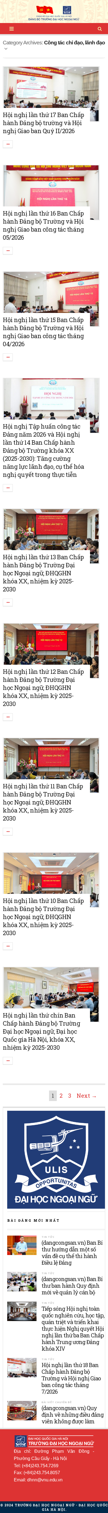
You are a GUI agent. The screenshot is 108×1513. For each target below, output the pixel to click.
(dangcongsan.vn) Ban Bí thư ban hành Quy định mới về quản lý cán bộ (72, 1286)
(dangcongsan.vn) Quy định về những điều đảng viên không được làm (73, 1415)
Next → (87, 1095)
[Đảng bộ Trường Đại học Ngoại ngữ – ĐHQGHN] (54, 13)
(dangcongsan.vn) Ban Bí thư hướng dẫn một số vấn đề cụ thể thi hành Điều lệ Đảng (72, 1252)
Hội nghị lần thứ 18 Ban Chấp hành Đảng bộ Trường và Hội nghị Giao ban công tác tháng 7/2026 (71, 1378)
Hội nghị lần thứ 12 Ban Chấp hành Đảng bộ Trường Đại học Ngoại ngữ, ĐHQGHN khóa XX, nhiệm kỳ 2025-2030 (43, 687)
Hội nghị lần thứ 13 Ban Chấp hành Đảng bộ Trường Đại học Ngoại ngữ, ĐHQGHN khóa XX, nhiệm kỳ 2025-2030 (43, 573)
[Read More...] (8, 144)
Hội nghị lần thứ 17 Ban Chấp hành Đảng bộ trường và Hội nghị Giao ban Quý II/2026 (43, 123)
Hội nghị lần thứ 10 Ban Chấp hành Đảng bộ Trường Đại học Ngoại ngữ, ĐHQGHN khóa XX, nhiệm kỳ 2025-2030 (43, 917)
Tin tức (48, 1237)
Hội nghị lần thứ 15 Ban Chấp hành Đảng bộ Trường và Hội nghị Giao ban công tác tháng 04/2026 (43, 332)
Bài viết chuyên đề (57, 1402)
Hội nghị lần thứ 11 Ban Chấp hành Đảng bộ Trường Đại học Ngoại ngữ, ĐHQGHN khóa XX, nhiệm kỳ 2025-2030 (43, 802)
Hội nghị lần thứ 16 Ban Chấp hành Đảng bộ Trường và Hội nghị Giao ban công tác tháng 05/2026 (43, 225)
